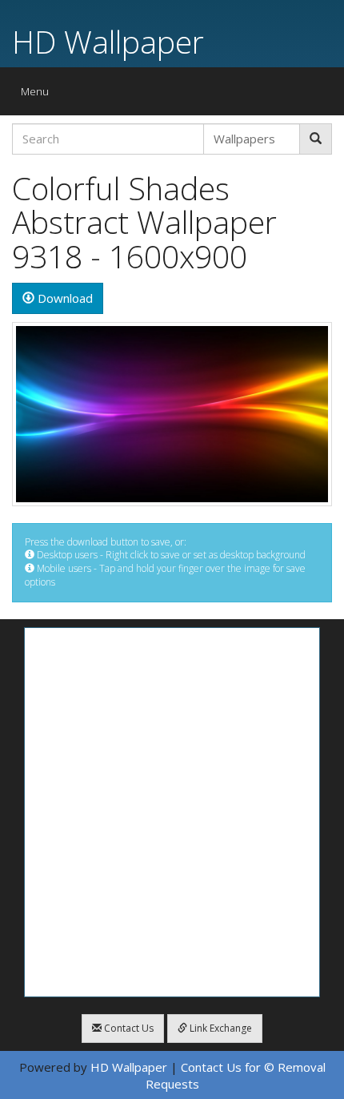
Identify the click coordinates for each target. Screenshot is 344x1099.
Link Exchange (219, 1028)
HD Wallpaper (108, 41)
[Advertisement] (172, 812)
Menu (39, 95)
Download (63, 298)
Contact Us (128, 1028)
